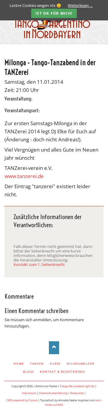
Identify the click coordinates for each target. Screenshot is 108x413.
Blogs (28, 371)
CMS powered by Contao (22, 400)
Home (19, 363)
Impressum (29, 393)
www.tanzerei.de (24, 176)
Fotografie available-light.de (77, 386)
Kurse (55, 363)
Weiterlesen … (80, 5)
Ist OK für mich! (53, 13)
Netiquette (77, 393)
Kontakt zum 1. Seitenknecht (39, 264)
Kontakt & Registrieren (62, 371)
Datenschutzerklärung (53, 393)
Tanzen (37, 363)
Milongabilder (80, 363)
